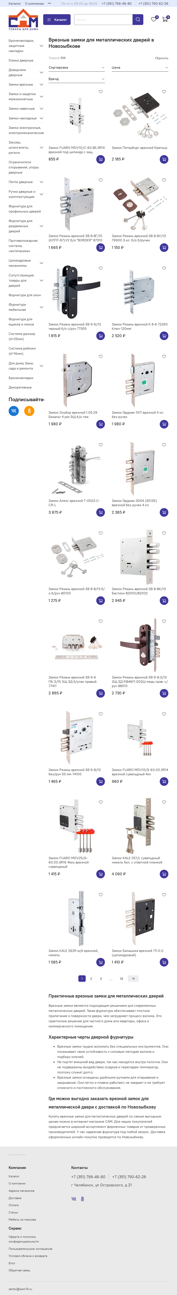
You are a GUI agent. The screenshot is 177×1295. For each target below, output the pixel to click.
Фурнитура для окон (25, 295)
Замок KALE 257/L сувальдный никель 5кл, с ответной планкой (137, 860)
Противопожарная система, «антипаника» (23, 245)
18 (121, 978)
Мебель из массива (22, 1219)
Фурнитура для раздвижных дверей (20, 226)
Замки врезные (21, 84)
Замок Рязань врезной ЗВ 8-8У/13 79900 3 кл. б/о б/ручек (139, 238)
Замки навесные (22, 108)
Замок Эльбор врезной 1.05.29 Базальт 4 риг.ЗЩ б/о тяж (73, 414)
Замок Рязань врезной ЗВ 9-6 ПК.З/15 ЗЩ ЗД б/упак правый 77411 (72, 681)
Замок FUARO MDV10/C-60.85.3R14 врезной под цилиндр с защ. (77, 149)
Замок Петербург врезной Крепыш (139, 147)
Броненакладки (21, 378)
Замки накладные (23, 118)
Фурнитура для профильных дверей (25, 208)
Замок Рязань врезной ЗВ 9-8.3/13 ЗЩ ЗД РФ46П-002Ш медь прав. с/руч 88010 (140, 681)
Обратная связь (19, 1270)
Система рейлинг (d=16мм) (22, 351)
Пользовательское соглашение (30, 1249)
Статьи (13, 1212)
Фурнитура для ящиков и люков (21, 321)
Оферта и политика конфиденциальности (24, 1239)
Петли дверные (21, 182)
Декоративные (20, 387)
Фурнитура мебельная (17, 307)
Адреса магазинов (21, 1191)
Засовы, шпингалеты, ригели (19, 147)
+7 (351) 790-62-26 (153, 3)
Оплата (14, 1205)
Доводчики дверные (17, 72)
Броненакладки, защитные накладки (21, 45)
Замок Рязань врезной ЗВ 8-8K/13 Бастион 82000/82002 (139, 591)
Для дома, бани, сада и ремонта (21, 365)
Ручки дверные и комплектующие (22, 194)
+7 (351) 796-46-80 (117, 3)
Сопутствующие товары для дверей (21, 280)
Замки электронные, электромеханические (26, 130)
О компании (34, 3)
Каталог (15, 3)
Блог (12, 1263)
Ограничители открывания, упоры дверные (24, 167)
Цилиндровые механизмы (20, 263)
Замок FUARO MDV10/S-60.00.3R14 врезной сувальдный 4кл (140, 772)
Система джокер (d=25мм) (22, 336)
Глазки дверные (21, 60)
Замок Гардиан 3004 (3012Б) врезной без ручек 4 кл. (134, 502)
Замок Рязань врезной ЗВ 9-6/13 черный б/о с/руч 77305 (75, 326)
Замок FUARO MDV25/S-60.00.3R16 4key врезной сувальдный (69, 862)
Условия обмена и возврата (28, 1256)
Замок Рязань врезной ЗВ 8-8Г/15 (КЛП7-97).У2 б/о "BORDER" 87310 (75, 238)
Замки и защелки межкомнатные (22, 96)
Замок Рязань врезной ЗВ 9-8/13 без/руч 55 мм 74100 (75, 772)
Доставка (15, 1198)
